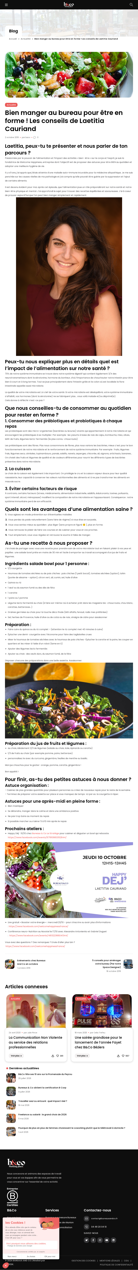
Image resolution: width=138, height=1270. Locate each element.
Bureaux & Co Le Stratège (45, 833)
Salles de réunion (64, 1222)
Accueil (13, 38)
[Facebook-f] (93, 1240)
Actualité (25, 38)
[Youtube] (106, 1240)
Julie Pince (32, 1032)
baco (27, 137)
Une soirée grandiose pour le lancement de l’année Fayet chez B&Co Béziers (98, 1042)
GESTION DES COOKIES (83, 1260)
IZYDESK (9, 1264)
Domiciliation (65, 1227)
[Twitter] (86, 1240)
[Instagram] (100, 1240)
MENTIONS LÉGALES (110, 1260)
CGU (126, 1260)
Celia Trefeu (99, 1032)
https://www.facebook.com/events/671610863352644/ (37, 837)
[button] (131, 4)
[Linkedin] (113, 1240)
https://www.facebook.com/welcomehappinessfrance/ (38, 926)
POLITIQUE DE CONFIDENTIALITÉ (116, 1264)
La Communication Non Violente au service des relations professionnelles (35, 1042)
